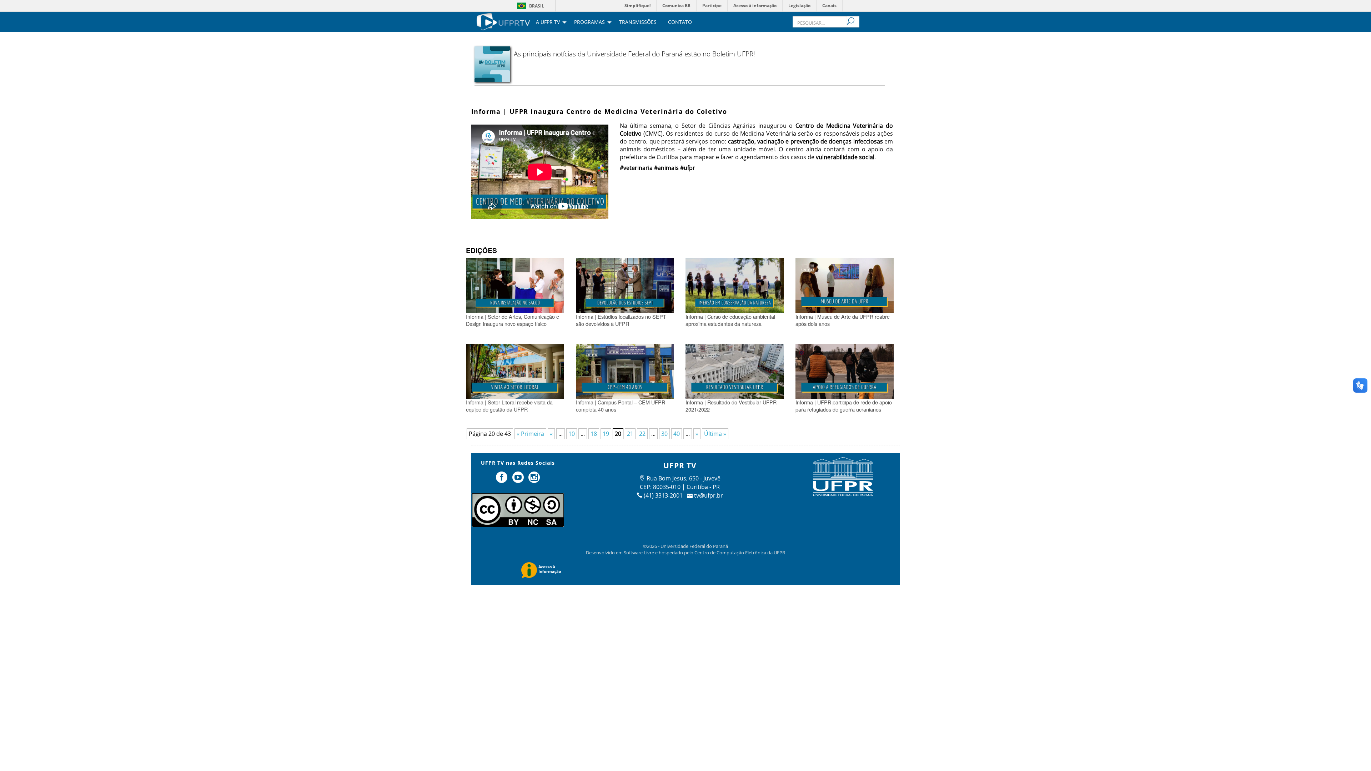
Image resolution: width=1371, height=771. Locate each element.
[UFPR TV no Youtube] (519, 480)
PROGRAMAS (589, 22)
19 (606, 434)
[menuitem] (503, 21)
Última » (715, 434)
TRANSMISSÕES (638, 22)
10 (571, 434)
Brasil (536, 6)
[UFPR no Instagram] (534, 480)
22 (642, 434)
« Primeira (530, 434)
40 (676, 434)
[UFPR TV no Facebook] (502, 480)
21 (630, 434)
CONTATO (680, 22)
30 (664, 434)
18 (594, 434)
